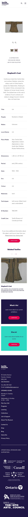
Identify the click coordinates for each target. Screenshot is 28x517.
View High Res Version (14, 60)
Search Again (14, 240)
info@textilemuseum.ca (12, 387)
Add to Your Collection (14, 62)
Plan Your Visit (5, 403)
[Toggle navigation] (21, 3)
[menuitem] (14, 407)
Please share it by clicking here (14, 235)
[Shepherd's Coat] (14, 270)
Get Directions (5, 381)
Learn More (14, 317)
